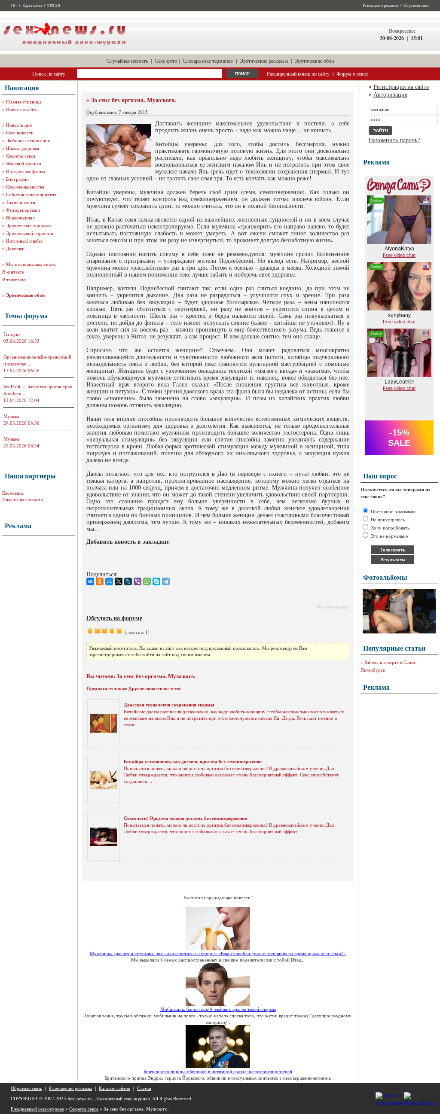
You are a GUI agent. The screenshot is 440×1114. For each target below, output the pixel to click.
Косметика (13, 493)
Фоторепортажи (23, 210)
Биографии (17, 179)
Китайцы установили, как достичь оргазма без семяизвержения (193, 761)
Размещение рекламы (380, 5)
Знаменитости (20, 202)
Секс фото (166, 60)
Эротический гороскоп (29, 233)
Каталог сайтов (114, 1088)
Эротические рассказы (264, 60)
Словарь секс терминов (208, 60)
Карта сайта (32, 5)
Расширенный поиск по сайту (298, 73)
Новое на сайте (21, 109)
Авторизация (390, 94)
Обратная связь (416, 5)
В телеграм (13, 279)
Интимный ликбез (24, 240)
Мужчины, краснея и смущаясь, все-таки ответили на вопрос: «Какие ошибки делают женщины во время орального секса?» (218, 953)
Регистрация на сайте (401, 86)
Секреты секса (20, 155)
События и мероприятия (31, 194)
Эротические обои (314, 60)
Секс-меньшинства (25, 186)
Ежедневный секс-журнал (37, 1108)
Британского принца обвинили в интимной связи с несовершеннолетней (218, 1071)
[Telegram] (166, 581)
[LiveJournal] (128, 581)
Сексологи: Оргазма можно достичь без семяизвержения (185, 818)
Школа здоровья (22, 148)
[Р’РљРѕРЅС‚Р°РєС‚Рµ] (90, 581)
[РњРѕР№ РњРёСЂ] (109, 581)
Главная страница (24, 101)
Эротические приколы (28, 225)
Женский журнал (23, 163)
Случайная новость (127, 60)
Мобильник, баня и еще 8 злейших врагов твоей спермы (218, 1009)
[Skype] (156, 581)
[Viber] (137, 581)
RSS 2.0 (53, 5)
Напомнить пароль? (394, 140)
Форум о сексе (352, 73)
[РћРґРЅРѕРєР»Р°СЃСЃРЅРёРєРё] (100, 581)
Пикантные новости (22, 499)
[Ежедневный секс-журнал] (64, 49)
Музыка (11, 416)
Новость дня (19, 125)
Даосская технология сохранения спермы (169, 704)
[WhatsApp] (147, 581)
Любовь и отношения (28, 140)
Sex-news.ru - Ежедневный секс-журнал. (109, 1098)
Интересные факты (25, 171)
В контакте (13, 271)
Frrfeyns (11, 334)
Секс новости (20, 132)
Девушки (15, 248)
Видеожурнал (20, 217)
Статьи (144, 1088)
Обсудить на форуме (114, 617)
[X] (118, 581)
